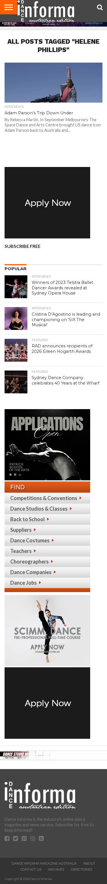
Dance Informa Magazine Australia (44, 863)
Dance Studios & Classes (39, 508)
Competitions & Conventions (43, 498)
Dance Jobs (23, 583)
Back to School (27, 519)
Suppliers (21, 530)
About (89, 863)
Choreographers (29, 561)
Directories (81, 869)
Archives (56, 869)
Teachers (21, 551)
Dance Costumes (30, 540)
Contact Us (31, 869)
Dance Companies (31, 572)
